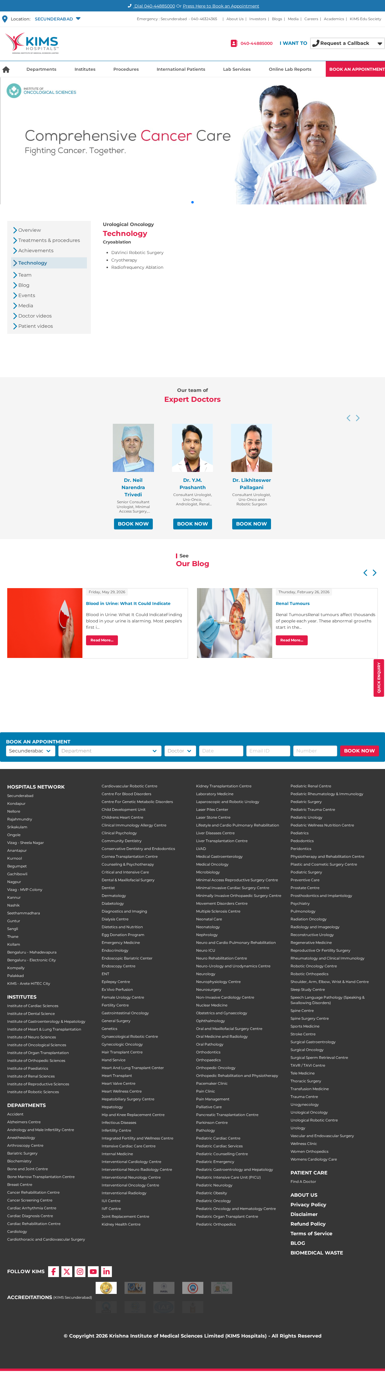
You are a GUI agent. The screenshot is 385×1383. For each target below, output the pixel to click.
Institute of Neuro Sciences (31, 1037)
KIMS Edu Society (365, 19)
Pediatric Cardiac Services (219, 1146)
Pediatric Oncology (213, 1200)
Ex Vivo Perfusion (117, 989)
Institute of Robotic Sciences (33, 1092)
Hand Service (113, 1060)
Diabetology (113, 903)
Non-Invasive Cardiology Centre (225, 997)
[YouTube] (93, 1271)
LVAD (201, 848)
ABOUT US (304, 1195)
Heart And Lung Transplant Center (133, 1067)
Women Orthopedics (309, 1151)
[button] (57, 19)
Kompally (16, 968)
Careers (311, 19)
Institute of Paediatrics (27, 1068)
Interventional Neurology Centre (131, 1177)
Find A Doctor (303, 1181)
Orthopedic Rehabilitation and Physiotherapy (237, 1075)
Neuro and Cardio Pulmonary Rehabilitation (236, 942)
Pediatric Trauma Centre (313, 809)
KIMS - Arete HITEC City (28, 983)
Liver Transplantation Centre (222, 841)
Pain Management (212, 1099)
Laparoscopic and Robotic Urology (227, 801)
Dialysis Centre (115, 919)
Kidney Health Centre (121, 1224)
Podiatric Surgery (306, 872)
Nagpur (14, 881)
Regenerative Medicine (311, 942)
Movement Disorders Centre (222, 903)
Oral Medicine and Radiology (222, 1036)
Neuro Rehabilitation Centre (221, 958)
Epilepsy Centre (116, 981)
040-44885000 (257, 43)
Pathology (205, 1130)
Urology (298, 1128)
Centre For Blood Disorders (126, 794)
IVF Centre (111, 1208)
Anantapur (17, 850)
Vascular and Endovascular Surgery (322, 1135)
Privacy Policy (308, 1205)
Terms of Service (311, 1233)
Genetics (109, 1028)
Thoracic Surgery (306, 1081)
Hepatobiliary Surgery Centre (128, 1099)
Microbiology (208, 872)
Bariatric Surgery (22, 1153)
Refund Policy (308, 1224)
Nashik (13, 905)
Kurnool (14, 858)
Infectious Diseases (119, 1122)
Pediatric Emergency (215, 1161)
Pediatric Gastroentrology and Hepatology (234, 1169)
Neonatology (208, 927)
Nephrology (207, 934)
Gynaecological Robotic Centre (130, 1036)
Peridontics (301, 848)
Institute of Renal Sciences (31, 1076)
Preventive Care (305, 880)
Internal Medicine (117, 1154)
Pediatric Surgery (306, 801)
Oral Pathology (209, 1044)
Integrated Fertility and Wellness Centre (137, 1138)
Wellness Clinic (304, 1143)
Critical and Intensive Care (125, 872)
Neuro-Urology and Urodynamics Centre (233, 966)
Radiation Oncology (309, 919)
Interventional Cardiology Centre (131, 1161)
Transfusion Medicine (310, 1089)
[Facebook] (53, 1271)
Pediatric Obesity (211, 1193)
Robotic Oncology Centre (314, 966)
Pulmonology (303, 911)
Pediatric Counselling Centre (222, 1154)
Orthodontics (208, 1052)
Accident (15, 1114)
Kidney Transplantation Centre (223, 786)
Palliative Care (209, 1107)
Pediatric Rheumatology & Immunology (327, 794)
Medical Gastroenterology (219, 856)
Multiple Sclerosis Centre (218, 911)
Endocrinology (115, 950)
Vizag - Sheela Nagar (25, 842)
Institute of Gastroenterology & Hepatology (46, 1021)
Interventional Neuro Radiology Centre (137, 1169)
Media (293, 19)
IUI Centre (111, 1200)
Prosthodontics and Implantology (321, 895)
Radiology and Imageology (315, 927)
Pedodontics (302, 841)
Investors (257, 19)
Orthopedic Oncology (216, 1067)
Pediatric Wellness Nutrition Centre (322, 825)
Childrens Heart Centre (122, 817)
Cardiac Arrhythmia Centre (31, 1208)
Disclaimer (304, 1214)
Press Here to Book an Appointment (221, 6)
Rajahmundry (19, 819)
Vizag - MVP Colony (24, 889)
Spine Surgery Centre (310, 1018)
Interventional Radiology (124, 1193)
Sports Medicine (305, 1026)
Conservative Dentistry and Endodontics (138, 848)
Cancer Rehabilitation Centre (33, 1192)
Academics (334, 19)
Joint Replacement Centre (125, 1216)
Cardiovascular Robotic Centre (129, 786)
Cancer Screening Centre (29, 1200)
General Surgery (116, 1021)
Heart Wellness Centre (122, 1091)
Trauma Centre (304, 1096)
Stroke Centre (303, 1034)
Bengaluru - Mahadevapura (32, 952)
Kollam (13, 944)
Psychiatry (300, 903)
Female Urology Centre (123, 997)
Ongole (13, 835)
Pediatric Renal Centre (311, 786)
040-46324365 (204, 19)
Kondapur (16, 803)
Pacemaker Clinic (212, 1083)
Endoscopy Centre (118, 966)
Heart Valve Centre (118, 1083)
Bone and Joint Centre (27, 1169)
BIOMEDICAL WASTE (317, 1253)
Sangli (12, 928)
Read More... (102, 640)
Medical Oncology (212, 864)
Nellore (13, 811)
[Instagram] (80, 1271)
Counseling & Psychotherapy (128, 864)
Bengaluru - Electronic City (31, 960)
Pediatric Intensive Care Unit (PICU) (228, 1177)
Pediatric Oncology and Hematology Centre (236, 1208)
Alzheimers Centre (24, 1122)
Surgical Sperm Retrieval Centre (319, 1057)
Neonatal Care (209, 919)
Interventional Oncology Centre (130, 1185)
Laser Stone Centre (213, 817)
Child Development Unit (124, 809)
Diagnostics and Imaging (124, 911)
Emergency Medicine (121, 942)
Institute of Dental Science (31, 1013)
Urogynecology (305, 1104)
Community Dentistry (122, 841)
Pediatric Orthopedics (216, 1224)
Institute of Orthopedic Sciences (36, 1060)
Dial (154, 6)
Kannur (14, 897)
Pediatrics (300, 833)
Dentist (108, 887)
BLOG (298, 1243)
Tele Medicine (303, 1073)
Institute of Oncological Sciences (36, 1045)
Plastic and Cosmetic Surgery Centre (324, 864)
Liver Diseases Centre (215, 833)
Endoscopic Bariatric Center (127, 958)
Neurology (205, 974)
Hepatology (112, 1107)
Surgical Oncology (307, 1049)
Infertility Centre (116, 1130)
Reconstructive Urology (312, 934)
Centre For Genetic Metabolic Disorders (137, 801)
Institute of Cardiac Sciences (32, 1005)
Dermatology (114, 895)
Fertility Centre (115, 1005)
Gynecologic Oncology (122, 1044)
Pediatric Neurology (214, 1185)
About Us (235, 19)
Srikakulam (17, 827)
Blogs (277, 19)
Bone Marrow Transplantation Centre (41, 1176)
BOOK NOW (133, 524)
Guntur (13, 921)
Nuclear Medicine (211, 1005)
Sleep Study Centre (308, 989)
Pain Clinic (205, 1091)
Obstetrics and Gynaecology (221, 1013)
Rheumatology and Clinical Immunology (328, 958)
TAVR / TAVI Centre (308, 1065)
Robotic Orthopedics (309, 974)
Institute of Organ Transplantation (38, 1052)
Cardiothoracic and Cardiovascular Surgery (46, 1239)
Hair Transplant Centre (122, 1052)
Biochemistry (19, 1161)
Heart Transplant (117, 1075)
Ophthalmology (210, 1021)
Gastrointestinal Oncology (125, 1013)
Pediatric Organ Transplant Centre (227, 1216)
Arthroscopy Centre (25, 1145)
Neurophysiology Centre (218, 981)
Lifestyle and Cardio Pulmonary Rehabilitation (237, 825)
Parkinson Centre (212, 1122)
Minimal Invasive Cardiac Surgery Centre (232, 887)
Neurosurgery (208, 989)
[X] (66, 1271)
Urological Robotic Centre (314, 1120)
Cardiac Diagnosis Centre (30, 1216)
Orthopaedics (208, 1060)
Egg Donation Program (123, 934)
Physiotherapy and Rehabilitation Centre (327, 856)
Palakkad (15, 975)
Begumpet (17, 866)
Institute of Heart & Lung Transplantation (44, 1029)
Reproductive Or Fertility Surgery (320, 950)
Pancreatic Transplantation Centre (227, 1114)
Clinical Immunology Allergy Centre (134, 825)
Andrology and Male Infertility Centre (40, 1129)
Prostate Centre (305, 887)
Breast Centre (19, 1184)
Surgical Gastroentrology (313, 1042)
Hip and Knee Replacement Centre (133, 1114)
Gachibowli (17, 874)
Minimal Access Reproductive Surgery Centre (237, 880)
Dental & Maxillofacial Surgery (128, 880)
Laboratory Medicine (214, 794)
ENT (105, 974)
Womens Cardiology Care (314, 1159)
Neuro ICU (205, 950)
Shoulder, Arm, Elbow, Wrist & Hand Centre (330, 981)
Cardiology (17, 1231)
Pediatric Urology (306, 817)
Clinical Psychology (119, 833)
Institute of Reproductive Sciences (38, 1084)
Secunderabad (20, 795)
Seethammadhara (23, 913)
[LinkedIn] (106, 1271)
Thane (12, 936)
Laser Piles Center (212, 809)
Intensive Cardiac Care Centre (129, 1146)
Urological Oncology (309, 1112)
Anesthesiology (21, 1137)
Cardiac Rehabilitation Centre (33, 1223)
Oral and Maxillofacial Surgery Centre (229, 1028)
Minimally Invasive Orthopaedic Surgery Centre (238, 895)
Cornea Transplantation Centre (130, 856)
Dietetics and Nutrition (122, 927)
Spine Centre (302, 1010)
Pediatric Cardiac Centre (218, 1138)
